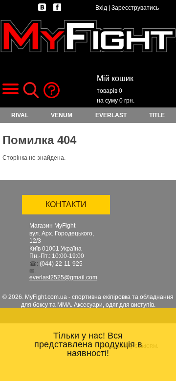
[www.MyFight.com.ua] (88, 36)
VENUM (61, 115)
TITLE (157, 115)
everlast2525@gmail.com (63, 277)
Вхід (101, 7)
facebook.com (57, 7)
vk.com (42, 7)
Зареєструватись (135, 7)
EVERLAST (111, 115)
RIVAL (19, 115)
